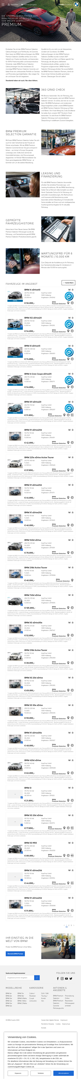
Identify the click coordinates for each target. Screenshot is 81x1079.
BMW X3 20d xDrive (33, 677)
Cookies (58, 1024)
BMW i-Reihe (22, 1001)
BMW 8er (21, 996)
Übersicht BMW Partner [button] (15, 954)
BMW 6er (9, 1006)
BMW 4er (9, 1001)
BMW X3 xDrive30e (33, 622)
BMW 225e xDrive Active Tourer (39, 457)
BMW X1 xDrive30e (33, 732)
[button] (3, 4)
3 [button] (71, 925)
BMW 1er (9, 993)
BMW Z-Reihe (22, 1003)
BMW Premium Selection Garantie (58, 1003)
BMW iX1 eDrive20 (32, 401)
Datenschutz (66, 1024)
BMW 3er (9, 998)
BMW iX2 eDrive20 (33, 317)
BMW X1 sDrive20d (33, 485)
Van (42, 1001)
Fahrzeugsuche (58, 1008)
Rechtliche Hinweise (47, 1024)
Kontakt (43, 1028)
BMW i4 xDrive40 (32, 289)
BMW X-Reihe (22, 998)
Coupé (31, 998)
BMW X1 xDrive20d (33, 430)
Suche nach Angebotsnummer (15, 973)
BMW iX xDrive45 (32, 345)
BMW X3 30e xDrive (33, 705)
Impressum (63, 1020)
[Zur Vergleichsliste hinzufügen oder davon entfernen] (69, 289)
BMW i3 (27, 787)
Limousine (32, 1001)
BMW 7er (21, 993)
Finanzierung (69, 996)
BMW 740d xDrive (32, 595)
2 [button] (68, 925)
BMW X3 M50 (30, 842)
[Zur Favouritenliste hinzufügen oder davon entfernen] (73, 289)
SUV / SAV (45, 993)
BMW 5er (9, 1003)
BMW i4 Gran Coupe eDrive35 (38, 374)
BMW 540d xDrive (32, 540)
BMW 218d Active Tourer (35, 567)
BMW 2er (9, 996)
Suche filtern (69, 283)
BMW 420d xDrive (32, 760)
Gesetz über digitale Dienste (50, 1020)
